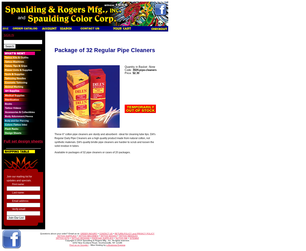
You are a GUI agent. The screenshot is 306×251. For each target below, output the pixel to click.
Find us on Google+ (79, 245)
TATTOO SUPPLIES (66, 236)
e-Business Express (115, 245)
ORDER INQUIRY (88, 233)
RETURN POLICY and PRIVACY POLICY (134, 233)
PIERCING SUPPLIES (102, 238)
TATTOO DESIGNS (80, 238)
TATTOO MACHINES (88, 236)
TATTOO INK (121, 238)
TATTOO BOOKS (108, 236)
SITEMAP (134, 238)
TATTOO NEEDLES (128, 236)
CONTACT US (106, 233)
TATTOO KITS (62, 238)
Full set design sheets (23, 141)
